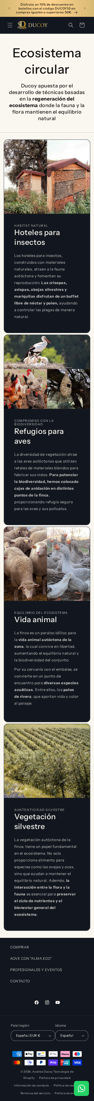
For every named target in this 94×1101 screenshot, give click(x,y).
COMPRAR (19, 947)
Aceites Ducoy (42, 1071)
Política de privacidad (54, 1078)
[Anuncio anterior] (9, 8)
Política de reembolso (69, 1085)
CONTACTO (20, 981)
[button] (10, 25)
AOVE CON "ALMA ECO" (31, 958)
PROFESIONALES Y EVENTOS (36, 970)
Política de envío (66, 1093)
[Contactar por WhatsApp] (81, 1088)
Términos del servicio (35, 1093)
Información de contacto (31, 1085)
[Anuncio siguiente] (84, 8)
